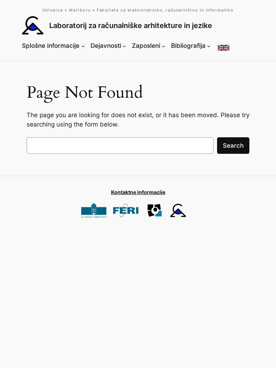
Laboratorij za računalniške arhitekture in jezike (130, 25)
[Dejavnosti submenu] (124, 46)
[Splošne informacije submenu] (83, 46)
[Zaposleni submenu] (163, 46)
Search (233, 145)
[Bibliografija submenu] (209, 46)
